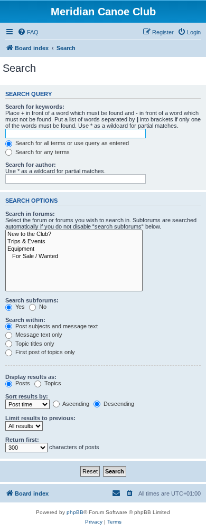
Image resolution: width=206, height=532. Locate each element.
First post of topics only (44, 352)
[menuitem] (28, 32)
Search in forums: (30, 214)
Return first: (22, 439)
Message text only (38, 334)
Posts (22, 383)
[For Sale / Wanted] (74, 256)
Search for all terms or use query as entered (71, 143)
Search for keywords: (34, 106)
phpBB (75, 512)
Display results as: (31, 377)
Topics (52, 383)
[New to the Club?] (74, 234)
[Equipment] (74, 249)
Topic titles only (34, 343)
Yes (19, 306)
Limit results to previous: (40, 418)
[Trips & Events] (74, 241)
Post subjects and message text (56, 326)
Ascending (75, 404)
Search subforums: (32, 300)
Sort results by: (26, 396)
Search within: (25, 320)
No (42, 306)
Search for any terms (42, 152)
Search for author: (30, 165)
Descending (118, 404)
